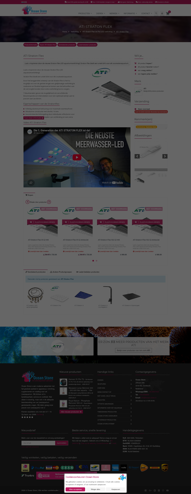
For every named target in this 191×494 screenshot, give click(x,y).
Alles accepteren (75, 489)
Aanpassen (115, 489)
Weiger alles (95, 489)
